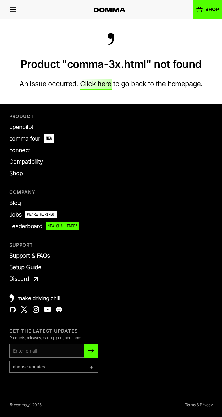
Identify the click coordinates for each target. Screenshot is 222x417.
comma (109, 9)
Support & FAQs (29, 255)
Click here (96, 84)
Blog (15, 203)
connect (19, 150)
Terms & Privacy (199, 404)
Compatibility (26, 161)
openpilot (21, 126)
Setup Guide (25, 267)
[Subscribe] (91, 351)
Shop (212, 9)
